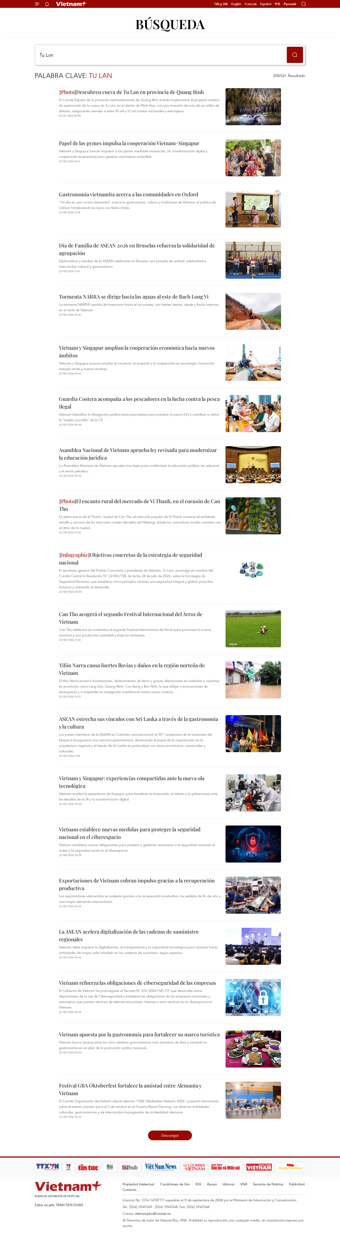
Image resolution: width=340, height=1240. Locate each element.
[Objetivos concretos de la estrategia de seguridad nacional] (253, 569)
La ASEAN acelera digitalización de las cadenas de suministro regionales (128, 935)
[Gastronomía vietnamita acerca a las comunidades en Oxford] (253, 208)
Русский (290, 4)
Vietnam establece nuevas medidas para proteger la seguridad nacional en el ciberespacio (130, 833)
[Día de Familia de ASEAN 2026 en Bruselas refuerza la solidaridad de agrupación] (253, 260)
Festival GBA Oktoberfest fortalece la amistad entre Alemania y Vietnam (130, 1089)
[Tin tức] (88, 1167)
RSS (198, 1184)
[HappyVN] (290, 1167)
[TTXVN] (48, 1167)
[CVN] (194, 1167)
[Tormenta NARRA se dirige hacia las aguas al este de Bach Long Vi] (253, 311)
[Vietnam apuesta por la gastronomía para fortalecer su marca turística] (253, 1049)
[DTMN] (225, 1167)
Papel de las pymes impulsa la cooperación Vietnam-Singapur (129, 143)
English (236, 4)
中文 (277, 4)
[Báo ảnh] (259, 1167)
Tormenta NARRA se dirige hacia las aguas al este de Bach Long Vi (134, 296)
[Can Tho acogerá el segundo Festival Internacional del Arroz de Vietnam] (253, 628)
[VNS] (160, 1167)
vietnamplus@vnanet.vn (153, 1213)
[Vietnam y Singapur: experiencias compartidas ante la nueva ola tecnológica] (253, 792)
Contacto (129, 1189)
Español (265, 4)
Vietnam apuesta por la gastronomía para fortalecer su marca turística (139, 1034)
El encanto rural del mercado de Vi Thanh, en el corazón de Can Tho (139, 505)
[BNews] (109, 1167)
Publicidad (297, 1184)
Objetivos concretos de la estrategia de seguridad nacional (130, 558)
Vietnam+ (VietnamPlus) (71, 3)
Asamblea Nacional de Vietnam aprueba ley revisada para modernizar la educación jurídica (138, 453)
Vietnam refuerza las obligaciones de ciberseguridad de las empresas (137, 982)
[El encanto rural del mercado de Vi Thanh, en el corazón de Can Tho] (253, 515)
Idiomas (229, 1184)
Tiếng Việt (221, 4)
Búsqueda (170, 23)
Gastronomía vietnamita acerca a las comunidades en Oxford (128, 194)
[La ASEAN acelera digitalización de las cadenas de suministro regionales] (253, 946)
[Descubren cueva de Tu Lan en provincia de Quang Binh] (253, 106)
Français (251, 4)
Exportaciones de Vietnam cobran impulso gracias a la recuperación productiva (137, 884)
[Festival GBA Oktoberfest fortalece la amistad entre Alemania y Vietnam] (253, 1100)
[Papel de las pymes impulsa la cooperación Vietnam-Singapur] (253, 157)
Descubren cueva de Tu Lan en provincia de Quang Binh (140, 91)
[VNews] (68, 1167)
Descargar (170, 1135)
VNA (243, 1184)
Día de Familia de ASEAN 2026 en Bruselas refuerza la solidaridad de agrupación (137, 249)
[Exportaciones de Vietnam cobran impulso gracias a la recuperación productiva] (253, 895)
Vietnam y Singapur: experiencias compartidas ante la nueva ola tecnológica (131, 782)
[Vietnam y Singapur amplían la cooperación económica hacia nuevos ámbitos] (253, 362)
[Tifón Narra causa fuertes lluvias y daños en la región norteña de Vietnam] (253, 679)
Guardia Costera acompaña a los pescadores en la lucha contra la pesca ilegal (139, 402)
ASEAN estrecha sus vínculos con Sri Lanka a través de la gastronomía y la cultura (138, 722)
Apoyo (212, 1184)
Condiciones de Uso (175, 1184)
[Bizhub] (130, 1167)
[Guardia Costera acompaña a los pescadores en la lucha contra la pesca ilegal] (253, 413)
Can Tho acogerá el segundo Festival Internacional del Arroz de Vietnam (130, 618)
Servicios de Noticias (268, 1184)
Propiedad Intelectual (138, 1184)
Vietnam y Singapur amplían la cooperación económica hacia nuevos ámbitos (137, 351)
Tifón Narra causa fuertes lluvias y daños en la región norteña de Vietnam (132, 669)
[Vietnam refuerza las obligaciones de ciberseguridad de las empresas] (253, 997)
